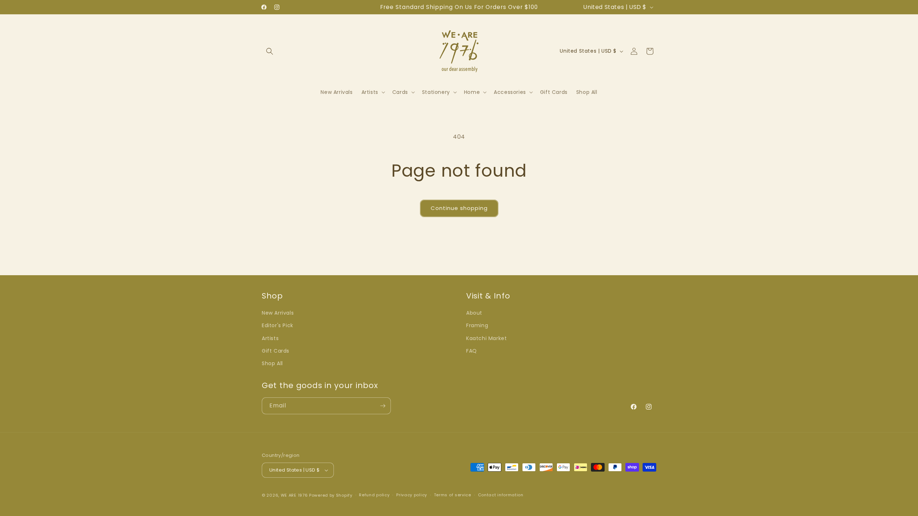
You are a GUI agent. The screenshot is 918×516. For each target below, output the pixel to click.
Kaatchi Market (486, 338)
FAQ (471, 350)
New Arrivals (278, 312)
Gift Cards (275, 350)
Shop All (272, 363)
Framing (477, 325)
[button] (270, 51)
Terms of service (452, 495)
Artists (270, 338)
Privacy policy (411, 495)
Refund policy (374, 495)
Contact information (501, 495)
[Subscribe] (383, 405)
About (474, 312)
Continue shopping (459, 208)
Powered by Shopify (330, 495)
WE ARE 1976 (294, 495)
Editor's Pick (277, 325)
